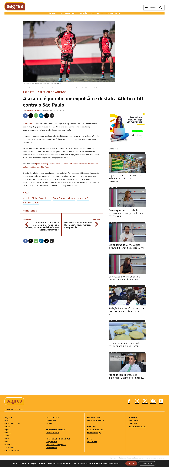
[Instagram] (136, 401)
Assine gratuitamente (95, 420)
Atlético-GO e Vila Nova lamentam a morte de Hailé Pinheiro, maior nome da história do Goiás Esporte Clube (41, 226)
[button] (160, 7)
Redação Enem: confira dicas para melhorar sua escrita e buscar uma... (126, 311)
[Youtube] (161, 401)
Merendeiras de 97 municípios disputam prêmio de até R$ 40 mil (126, 246)
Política (7, 426)
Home (25, 88)
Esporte (31, 88)
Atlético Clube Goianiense (37, 198)
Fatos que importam (12, 423)
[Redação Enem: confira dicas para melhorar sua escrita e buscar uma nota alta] (127, 296)
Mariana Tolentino (32, 110)
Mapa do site (92, 441)
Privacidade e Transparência (56, 444)
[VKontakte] (153, 401)
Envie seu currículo (52, 432)
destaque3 (82, 198)
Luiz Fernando (31, 202)
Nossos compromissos (137, 426)
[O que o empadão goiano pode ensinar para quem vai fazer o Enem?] (127, 331)
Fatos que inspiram (11, 450)
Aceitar (131, 463)
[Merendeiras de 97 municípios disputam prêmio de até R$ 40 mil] (127, 232)
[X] (30, 115)
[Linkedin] (41, 115)
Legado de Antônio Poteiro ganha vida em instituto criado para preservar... (126, 178)
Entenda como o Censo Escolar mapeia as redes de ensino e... (125, 278)
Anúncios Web (51, 420)
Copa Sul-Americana (64, 198)
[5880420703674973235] (127, 141)
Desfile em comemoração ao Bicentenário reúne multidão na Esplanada (78, 225)
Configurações (147, 463)
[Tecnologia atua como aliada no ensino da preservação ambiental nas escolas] (127, 198)
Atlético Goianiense (43, 88)
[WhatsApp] (36, 115)
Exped (131, 423)
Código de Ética (51, 441)
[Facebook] (25, 115)
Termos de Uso (51, 447)
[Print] (52, 115)
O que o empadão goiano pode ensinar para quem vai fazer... (124, 344)
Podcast (7, 432)
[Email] (46, 115)
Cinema (7, 441)
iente (135, 423)
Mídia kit (49, 423)
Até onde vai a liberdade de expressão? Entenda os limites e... (126, 376)
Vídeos (7, 435)
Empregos (8, 444)
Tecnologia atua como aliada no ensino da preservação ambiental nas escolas (126, 213)
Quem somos (134, 420)
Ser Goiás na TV (113, 153)
